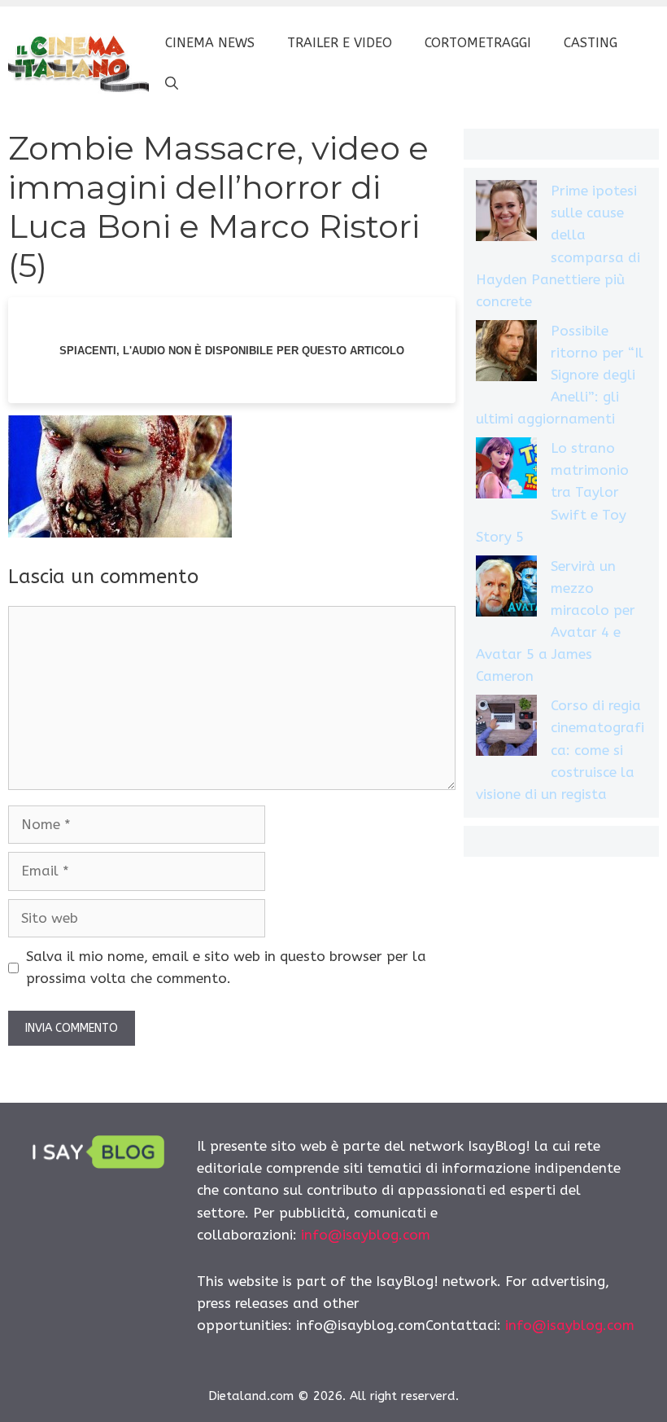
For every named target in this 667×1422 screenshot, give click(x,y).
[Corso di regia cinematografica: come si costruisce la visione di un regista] (506, 728)
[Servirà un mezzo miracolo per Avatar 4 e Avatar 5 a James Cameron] (506, 589)
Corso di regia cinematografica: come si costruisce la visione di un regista (560, 749)
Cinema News (210, 42)
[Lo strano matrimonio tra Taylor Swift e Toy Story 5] (506, 471)
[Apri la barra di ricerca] (171, 84)
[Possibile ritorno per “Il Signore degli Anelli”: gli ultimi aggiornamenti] (506, 354)
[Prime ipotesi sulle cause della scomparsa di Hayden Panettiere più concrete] (506, 214)
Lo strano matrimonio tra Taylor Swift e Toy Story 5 (552, 492)
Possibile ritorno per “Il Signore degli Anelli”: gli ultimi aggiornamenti (559, 375)
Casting (590, 42)
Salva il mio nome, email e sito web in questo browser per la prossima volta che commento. (226, 967)
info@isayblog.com (365, 1235)
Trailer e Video (339, 42)
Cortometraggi (478, 42)
